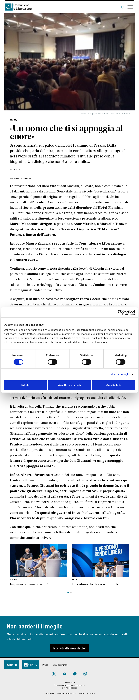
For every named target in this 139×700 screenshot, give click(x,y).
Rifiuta (25, 385)
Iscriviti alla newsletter (69, 648)
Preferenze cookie (87, 693)
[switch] (52, 362)
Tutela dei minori (59, 664)
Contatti (11, 664)
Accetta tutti (113, 385)
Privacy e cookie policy (66, 693)
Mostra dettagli (120, 374)
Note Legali (49, 693)
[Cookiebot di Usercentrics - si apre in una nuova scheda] (120, 312)
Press (45, 664)
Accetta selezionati (69, 385)
